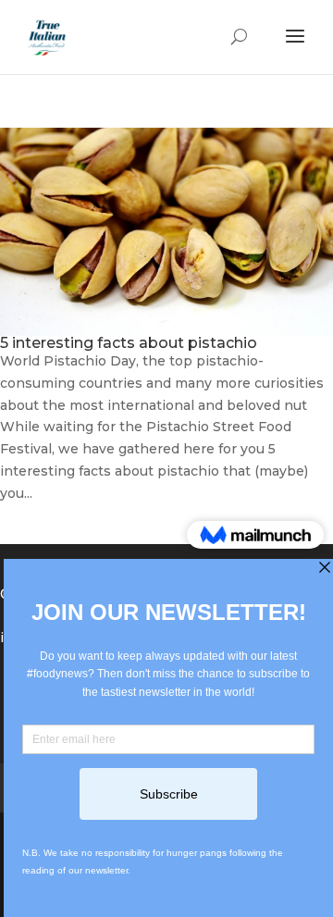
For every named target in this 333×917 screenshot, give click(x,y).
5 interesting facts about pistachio (128, 343)
